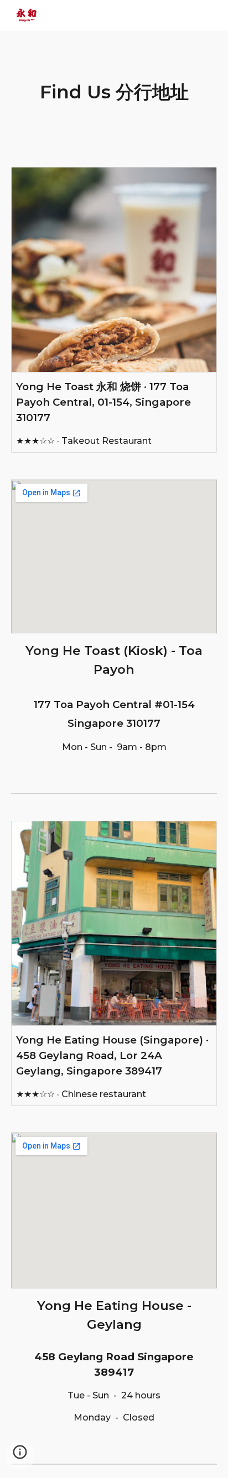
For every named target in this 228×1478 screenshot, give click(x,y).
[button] (20, 1456)
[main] (114, 92)
